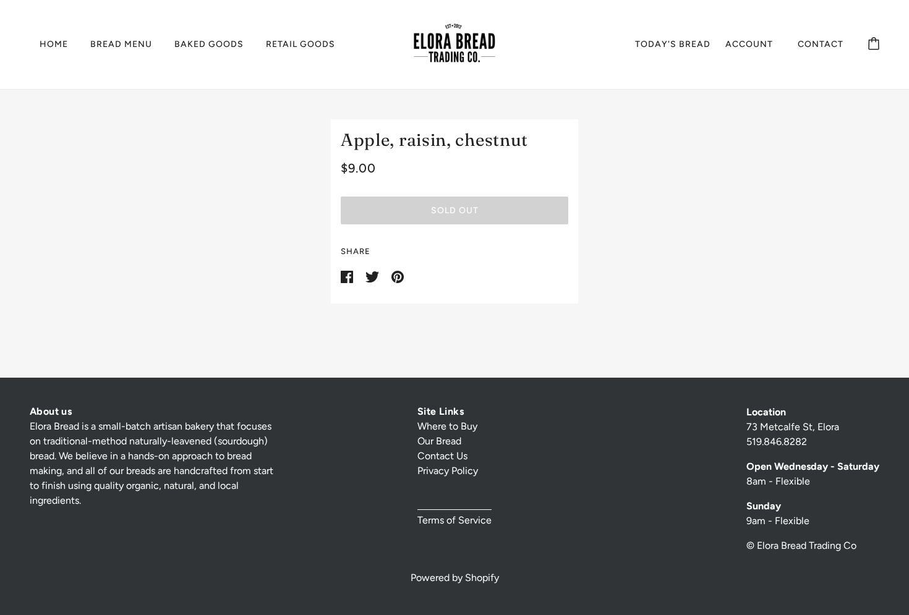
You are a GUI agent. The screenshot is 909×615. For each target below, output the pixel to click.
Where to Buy (447, 426)
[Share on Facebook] (348, 276)
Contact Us (442, 456)
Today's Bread (673, 44)
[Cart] (873, 44)
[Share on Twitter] (373, 276)
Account (749, 44)
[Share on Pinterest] (397, 276)
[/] (454, 43)
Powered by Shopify (455, 577)
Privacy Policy (447, 471)
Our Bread (439, 441)
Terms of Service (454, 520)
